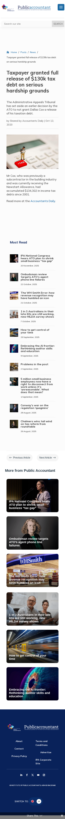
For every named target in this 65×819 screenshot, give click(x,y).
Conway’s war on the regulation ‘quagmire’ (34, 407)
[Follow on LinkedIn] (21, 775)
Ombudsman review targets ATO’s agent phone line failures (34, 277)
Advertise (45, 752)
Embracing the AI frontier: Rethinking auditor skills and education (38, 348)
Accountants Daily (42, 201)
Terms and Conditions (42, 743)
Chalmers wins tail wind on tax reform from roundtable (36, 424)
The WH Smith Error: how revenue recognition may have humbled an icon (37, 295)
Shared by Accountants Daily (27, 120)
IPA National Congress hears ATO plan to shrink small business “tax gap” (37, 258)
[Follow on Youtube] (38, 775)
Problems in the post (34, 364)
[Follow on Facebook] (27, 775)
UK (39, 801)
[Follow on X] (32, 775)
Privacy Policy (19, 756)
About (19, 741)
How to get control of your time (35, 331)
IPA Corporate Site (43, 761)
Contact (19, 748)
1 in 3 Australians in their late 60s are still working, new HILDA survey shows (37, 314)
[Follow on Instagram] (44, 775)
